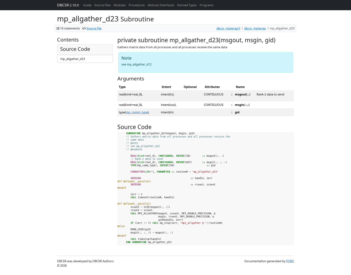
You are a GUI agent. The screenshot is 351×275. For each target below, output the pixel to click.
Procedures (137, 5)
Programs (207, 5)
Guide (87, 5)
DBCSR (68, 5)
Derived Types (187, 5)
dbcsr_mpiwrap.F (228, 28)
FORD (290, 261)
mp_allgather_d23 (72, 59)
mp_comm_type (137, 112)
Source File (93, 28)
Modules (120, 5)
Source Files (102, 5)
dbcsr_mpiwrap (255, 28)
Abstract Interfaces (161, 5)
